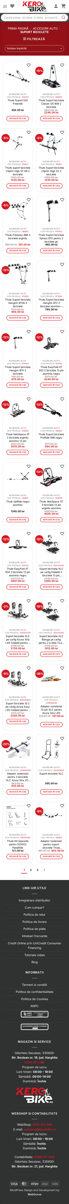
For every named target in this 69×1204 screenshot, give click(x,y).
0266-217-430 (44, 1157)
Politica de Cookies (34, 999)
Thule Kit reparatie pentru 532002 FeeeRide (18, 844)
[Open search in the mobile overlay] (34, 17)
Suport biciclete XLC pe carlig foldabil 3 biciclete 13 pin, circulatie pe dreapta (51, 572)
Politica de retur (34, 914)
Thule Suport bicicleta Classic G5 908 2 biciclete (51, 103)
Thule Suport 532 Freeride (18, 102)
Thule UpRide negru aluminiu (17, 503)
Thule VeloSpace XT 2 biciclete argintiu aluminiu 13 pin (18, 437)
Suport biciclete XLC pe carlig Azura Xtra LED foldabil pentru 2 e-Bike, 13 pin (18, 639)
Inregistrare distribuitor (34, 900)
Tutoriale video (34, 955)
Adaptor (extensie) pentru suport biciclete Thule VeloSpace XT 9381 (51, 844)
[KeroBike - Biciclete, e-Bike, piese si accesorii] (34, 6)
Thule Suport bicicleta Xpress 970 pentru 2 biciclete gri (51, 238)
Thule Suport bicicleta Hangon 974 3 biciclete (18, 370)
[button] (5, 6)
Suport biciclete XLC (51, 773)
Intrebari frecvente (34, 936)
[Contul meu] (56, 6)
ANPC (34, 1006)
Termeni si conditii (34, 985)
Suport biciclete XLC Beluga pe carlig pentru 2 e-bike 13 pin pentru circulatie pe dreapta (51, 639)
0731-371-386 (34, 1062)
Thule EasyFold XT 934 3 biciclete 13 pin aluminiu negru (17, 572)
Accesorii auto (45, 28)
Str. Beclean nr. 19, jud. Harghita (34, 1057)
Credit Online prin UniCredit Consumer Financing (34, 945)
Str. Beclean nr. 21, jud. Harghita (34, 1166)
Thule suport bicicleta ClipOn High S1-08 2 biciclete (17, 171)
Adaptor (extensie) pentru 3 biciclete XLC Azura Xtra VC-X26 (17, 777)
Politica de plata (34, 929)
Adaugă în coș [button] (17, 118)
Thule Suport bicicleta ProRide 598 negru (51, 436)
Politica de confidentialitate (34, 992)
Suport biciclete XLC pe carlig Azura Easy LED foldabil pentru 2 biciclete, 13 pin (18, 707)
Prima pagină (18, 28)
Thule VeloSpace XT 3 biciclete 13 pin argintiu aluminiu (51, 505)
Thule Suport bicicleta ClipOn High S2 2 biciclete (51, 171)
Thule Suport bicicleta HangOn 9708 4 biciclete (18, 303)
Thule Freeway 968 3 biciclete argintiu (17, 236)
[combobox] (34, 48)
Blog (34, 962)
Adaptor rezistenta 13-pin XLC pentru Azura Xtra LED (51, 709)
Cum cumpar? (34, 907)
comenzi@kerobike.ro (40, 1129)
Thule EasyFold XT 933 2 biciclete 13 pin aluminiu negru (51, 370)
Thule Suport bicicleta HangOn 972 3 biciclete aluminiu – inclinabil (51, 303)
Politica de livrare (34, 922)
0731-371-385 (42, 1124)
